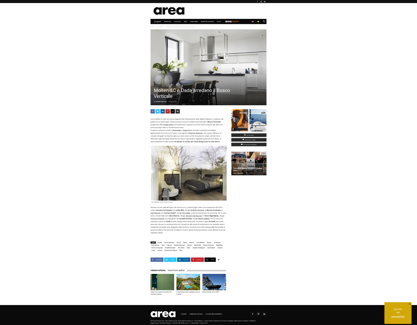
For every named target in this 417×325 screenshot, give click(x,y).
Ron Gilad (186, 213)
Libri (185, 21)
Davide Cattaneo (161, 101)
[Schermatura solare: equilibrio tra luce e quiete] (188, 282)
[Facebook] (257, 1)
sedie (188, 247)
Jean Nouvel (155, 213)
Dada (185, 130)
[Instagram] (261, 1)
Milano (189, 245)
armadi (159, 242)
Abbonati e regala (250, 140)
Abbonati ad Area (196, 314)
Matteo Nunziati (179, 245)
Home (152, 27)
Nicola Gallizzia (208, 245)
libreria (169, 245)
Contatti (183, 314)
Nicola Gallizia (204, 218)
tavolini (220, 247)
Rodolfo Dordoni (197, 210)
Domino (191, 242)
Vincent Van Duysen (194, 216)
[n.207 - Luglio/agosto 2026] (239, 120)
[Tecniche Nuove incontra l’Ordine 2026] (248, 163)
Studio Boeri (211, 247)
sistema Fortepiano (199, 247)
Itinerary (167, 21)
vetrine (160, 250)
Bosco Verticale (169, 242)
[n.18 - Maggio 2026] (257, 120)
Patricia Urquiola (157, 218)
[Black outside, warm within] (214, 282)
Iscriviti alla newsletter (250, 144)
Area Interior (232, 21)
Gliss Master (200, 242)
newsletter (398, 316)
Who (181, 250)
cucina (179, 242)
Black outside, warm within (210, 292)
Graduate (217, 242)
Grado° (209, 242)
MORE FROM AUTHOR (176, 270)
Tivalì (153, 250)
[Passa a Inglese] (253, 21)
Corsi (219, 21)
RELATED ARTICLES (158, 270)
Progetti (157, 21)
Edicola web (250, 135)
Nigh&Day (219, 245)
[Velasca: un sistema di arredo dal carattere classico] (162, 282)
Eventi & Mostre (207, 21)
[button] (263, 22)
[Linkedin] (264, 1)
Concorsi (177, 21)
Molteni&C (177, 130)
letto (163, 245)
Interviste (194, 21)
